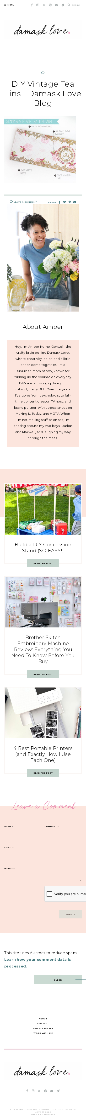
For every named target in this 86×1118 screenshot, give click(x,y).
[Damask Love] (43, 1079)
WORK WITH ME (43, 1033)
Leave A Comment (25, 202)
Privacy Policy (43, 1028)
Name (8, 826)
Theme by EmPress (43, 1114)
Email (9, 847)
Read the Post (43, 563)
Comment (51, 826)
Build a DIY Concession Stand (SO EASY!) (43, 547)
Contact (43, 1023)
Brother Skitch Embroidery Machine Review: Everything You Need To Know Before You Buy (43, 649)
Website (9, 868)
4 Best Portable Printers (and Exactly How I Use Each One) (43, 754)
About (43, 1018)
